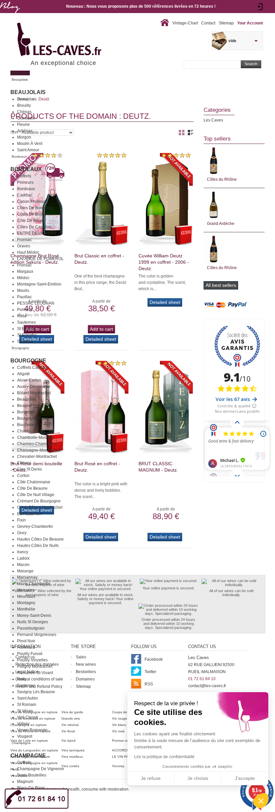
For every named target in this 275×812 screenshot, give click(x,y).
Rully (21, 679)
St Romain (26, 704)
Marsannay (27, 577)
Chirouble (26, 118)
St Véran (25, 711)
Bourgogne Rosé (32, 418)
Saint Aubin (27, 698)
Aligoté (23, 374)
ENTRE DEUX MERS (36, 233)
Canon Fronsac (31, 201)
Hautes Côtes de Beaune (40, 539)
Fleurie (23, 124)
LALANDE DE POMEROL (40, 258)
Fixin (21, 520)
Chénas (24, 111)
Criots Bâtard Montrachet (39, 507)
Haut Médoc (28, 252)
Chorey (24, 463)
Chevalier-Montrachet (37, 456)
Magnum (25, 781)
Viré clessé (27, 717)
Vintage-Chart (185, 23)
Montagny (26, 602)
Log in (260, 6)
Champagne (28, 755)
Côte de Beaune (32, 488)
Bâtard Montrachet (34, 393)
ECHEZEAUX (29, 513)
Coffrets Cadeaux (33, 367)
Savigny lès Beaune (36, 691)
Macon (23, 564)
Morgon (24, 137)
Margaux (25, 271)
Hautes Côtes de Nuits (38, 545)
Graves (23, 246)
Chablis (24, 431)
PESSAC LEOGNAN (35, 303)
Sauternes (26, 322)
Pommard (26, 647)
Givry (21, 533)
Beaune (24, 405)
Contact (208, 23)
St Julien (25, 341)
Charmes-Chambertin (37, 443)
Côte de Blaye (30, 220)
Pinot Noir (26, 641)
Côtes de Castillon (34, 227)
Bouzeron (26, 424)
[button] (261, 801)
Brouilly (24, 105)
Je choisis (197, 778)
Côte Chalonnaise (33, 482)
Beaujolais (28, 92)
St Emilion (26, 328)
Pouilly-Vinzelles (32, 660)
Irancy (22, 552)
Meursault (26, 596)
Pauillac (24, 297)
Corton (23, 475)
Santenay (26, 685)
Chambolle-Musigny (35, 437)
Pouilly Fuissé (30, 653)
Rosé (22, 316)
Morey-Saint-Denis (34, 615)
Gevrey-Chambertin (35, 526)
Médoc (23, 277)
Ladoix (23, 558)
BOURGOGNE (28, 360)
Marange (25, 571)
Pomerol (25, 309)
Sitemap (226, 23)
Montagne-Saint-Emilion (39, 284)
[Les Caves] (72, 40)
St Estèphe (27, 335)
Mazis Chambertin (33, 583)
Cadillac (24, 195)
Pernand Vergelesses (36, 634)
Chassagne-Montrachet (38, 450)
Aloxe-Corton (29, 380)
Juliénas (25, 131)
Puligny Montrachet (34, 666)
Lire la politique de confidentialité (164, 756)
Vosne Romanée (32, 730)
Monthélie (26, 609)
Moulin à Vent (29, 143)
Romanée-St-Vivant (35, 672)
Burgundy (26, 412)
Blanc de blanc (31, 788)
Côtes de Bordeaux (35, 208)
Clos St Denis (29, 469)
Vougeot (24, 736)
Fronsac (24, 239)
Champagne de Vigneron (40, 768)
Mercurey (25, 590)
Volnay (23, 723)
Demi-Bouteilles (31, 775)
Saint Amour (28, 150)
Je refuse (151, 778)
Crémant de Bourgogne (39, 501)
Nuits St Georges (32, 622)
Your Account (250, 23)
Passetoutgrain (31, 628)
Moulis (23, 290)
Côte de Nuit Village (35, 494)
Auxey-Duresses (32, 386)
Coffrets (24, 176)
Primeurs (25, 182)
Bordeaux (26, 169)
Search (251, 64)
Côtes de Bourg (31, 214)
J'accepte (245, 778)
